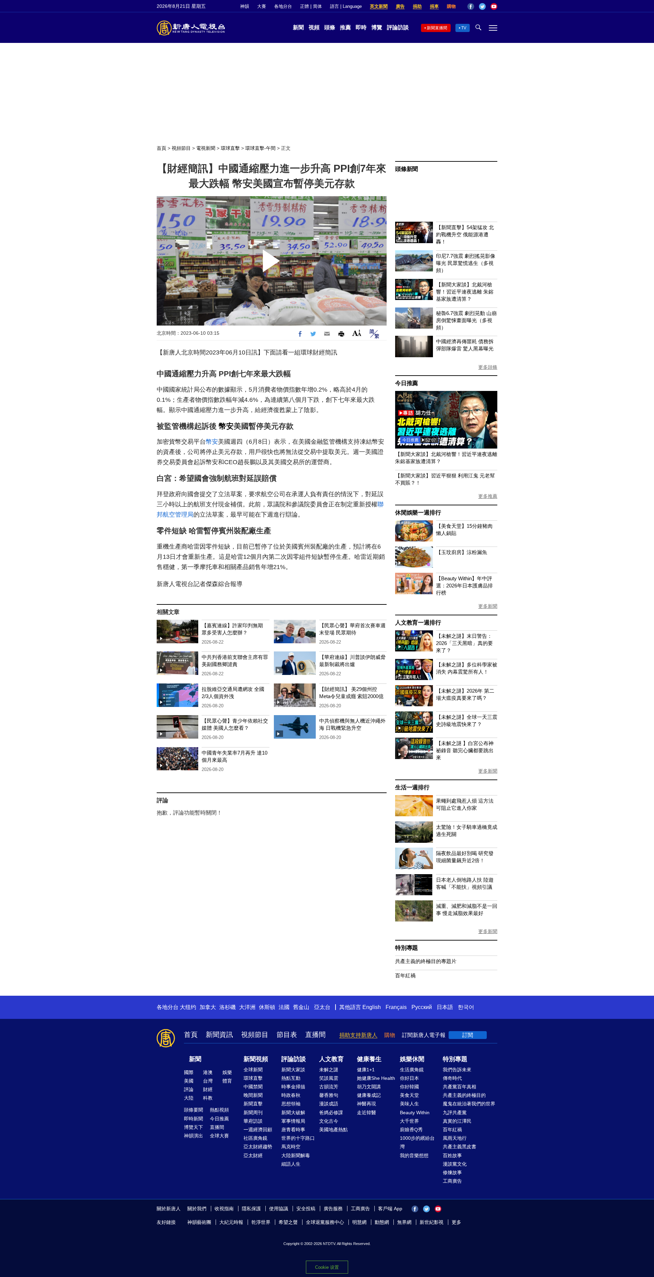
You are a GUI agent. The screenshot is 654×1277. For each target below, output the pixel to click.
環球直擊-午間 (260, 148)
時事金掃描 (293, 1086)
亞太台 (322, 1007)
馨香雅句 (328, 1095)
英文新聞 (379, 6)
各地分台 (283, 6)
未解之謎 (328, 1069)
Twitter (482, 6)
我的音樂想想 (414, 1155)
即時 (361, 27)
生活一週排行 (412, 787)
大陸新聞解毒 (295, 1155)
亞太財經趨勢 (258, 1146)
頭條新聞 (406, 169)
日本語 (445, 1007)
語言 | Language (346, 6)
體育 (227, 1081)
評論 (188, 1089)
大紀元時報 (231, 1222)
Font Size (357, 332)
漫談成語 (328, 1103)
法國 (284, 1007)
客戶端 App (390, 1208)
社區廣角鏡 (255, 1138)
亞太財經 (253, 1155)
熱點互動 (290, 1078)
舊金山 (301, 1007)
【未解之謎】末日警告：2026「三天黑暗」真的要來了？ (464, 643)
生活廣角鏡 (412, 1069)
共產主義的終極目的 (464, 1095)
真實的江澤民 (457, 1121)
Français (396, 1007)
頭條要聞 (193, 1110)
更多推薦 (487, 496)
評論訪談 (398, 27)
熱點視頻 (219, 1110)
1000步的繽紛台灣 (417, 1142)
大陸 (188, 1098)
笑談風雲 (328, 1078)
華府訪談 (253, 1121)
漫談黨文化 (455, 1164)
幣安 (226, 426)
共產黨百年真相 (459, 1086)
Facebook (470, 6)
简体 (317, 6)
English (371, 1007)
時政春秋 (290, 1095)
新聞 (298, 27)
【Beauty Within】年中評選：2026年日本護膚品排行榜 (464, 586)
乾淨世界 (260, 1222)
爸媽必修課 (331, 1112)
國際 (188, 1072)
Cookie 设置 (327, 1267)
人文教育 (331, 1059)
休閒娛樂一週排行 (418, 512)
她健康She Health (376, 1078)
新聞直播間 (437, 28)
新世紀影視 (431, 1222)
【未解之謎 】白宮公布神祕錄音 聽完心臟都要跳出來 (465, 750)
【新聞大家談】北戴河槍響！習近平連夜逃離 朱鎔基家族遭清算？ (465, 292)
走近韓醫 (366, 1112)
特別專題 (406, 948)
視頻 (314, 27)
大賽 (261, 6)
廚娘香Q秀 (411, 1129)
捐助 (417, 6)
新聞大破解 (293, 1112)
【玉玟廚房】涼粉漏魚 (461, 552)
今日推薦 (406, 383)
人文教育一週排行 (418, 622)
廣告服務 (333, 1208)
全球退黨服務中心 (325, 1222)
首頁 (161, 148)
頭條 (329, 27)
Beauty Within (415, 1112)
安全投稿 (305, 1208)
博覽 (376, 27)
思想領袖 (290, 1103)
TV (463, 28)
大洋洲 (247, 1007)
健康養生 (369, 1059)
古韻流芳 (328, 1086)
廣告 (400, 6)
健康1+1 (366, 1069)
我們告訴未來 (457, 1069)
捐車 (434, 6)
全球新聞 (253, 1069)
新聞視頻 (256, 1059)
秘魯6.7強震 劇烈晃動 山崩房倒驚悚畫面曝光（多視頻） (466, 320)
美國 (188, 1081)
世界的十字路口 (298, 1138)
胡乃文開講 (369, 1086)
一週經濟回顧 (258, 1129)
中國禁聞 (253, 1086)
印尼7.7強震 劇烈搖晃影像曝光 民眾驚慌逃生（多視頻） (465, 263)
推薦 (345, 27)
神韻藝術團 (199, 1222)
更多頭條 (487, 367)
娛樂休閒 (412, 1059)
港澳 (208, 1072)
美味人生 (409, 1103)
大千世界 (409, 1121)
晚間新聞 (253, 1095)
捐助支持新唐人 (358, 1035)
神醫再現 (366, 1103)
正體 (304, 6)
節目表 (287, 1034)
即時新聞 (193, 1118)
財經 (208, 1089)
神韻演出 (193, 1135)
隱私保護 (251, 1208)
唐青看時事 (293, 1129)
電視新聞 (205, 148)
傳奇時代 (452, 1078)
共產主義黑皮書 (459, 1146)
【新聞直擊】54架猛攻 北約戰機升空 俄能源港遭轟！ (465, 234)
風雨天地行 (455, 1138)
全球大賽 (219, 1135)
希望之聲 (288, 1222)
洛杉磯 (227, 1007)
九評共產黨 (455, 1112)
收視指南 (224, 1208)
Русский (421, 1007)
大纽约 (188, 1007)
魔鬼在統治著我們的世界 (469, 1103)
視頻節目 (181, 148)
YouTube (493, 6)
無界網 (404, 1222)
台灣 (208, 1081)
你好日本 (409, 1078)
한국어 (466, 1007)
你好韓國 (409, 1086)
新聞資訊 (219, 1034)
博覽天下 (193, 1127)
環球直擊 (230, 148)
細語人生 (290, 1164)
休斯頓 (267, 1007)
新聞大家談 (293, 1069)
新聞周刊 (253, 1112)
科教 (208, 1098)
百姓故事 (452, 1155)
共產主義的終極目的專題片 (425, 961)
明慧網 (359, 1222)
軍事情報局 (293, 1121)
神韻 (244, 6)
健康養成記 (369, 1095)
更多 (456, 1222)
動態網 (382, 1222)
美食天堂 (409, 1095)
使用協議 (278, 1208)
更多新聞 (487, 606)
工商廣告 (452, 1181)
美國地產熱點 (333, 1129)
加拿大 (208, 1007)
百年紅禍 (405, 975)
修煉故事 (452, 1172)
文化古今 (328, 1121)
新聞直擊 (253, 1103)
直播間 (315, 1034)
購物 (451, 6)
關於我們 (196, 1208)
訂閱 (467, 1035)
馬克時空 (290, 1146)
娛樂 (227, 1072)
